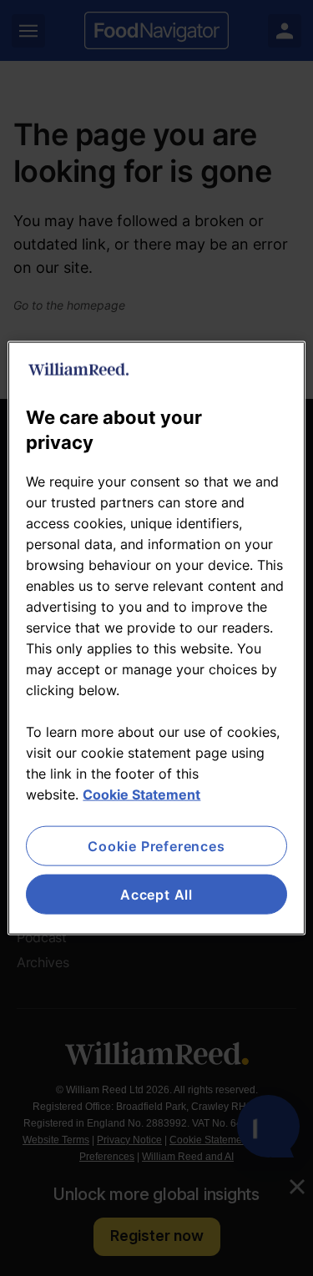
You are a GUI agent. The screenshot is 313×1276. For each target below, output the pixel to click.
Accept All (156, 894)
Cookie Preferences (156, 845)
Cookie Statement (141, 793)
